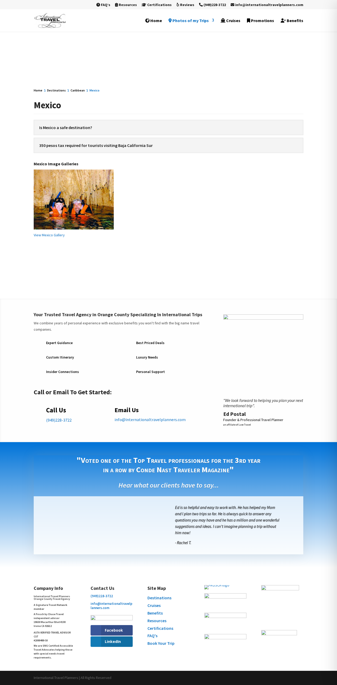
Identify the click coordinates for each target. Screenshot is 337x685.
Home (156, 20)
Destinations (159, 597)
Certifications (159, 5)
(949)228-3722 (214, 5)
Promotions (262, 20)
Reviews (186, 5)
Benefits (294, 20)
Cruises (232, 20)
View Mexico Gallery (49, 235)
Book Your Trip (161, 643)
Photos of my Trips (190, 20)
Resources (127, 5)
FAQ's (152, 635)
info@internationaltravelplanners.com (268, 5)
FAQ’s (105, 5)
